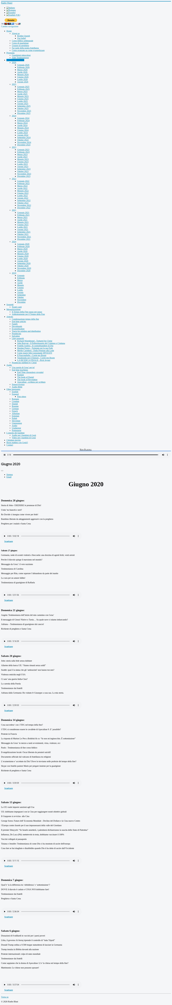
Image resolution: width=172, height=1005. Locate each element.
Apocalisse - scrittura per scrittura (31, 382)
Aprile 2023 (22, 157)
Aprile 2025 (22, 94)
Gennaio (20, 275)
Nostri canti (17, 307)
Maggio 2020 (23, 254)
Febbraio (21, 278)
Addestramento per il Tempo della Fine (28, 314)
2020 (14, 241)
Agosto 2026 (22, 82)
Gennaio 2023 (23, 149)
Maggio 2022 (23, 191)
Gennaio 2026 (23, 65)
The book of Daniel (25, 377)
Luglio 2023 (22, 164)
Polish (14, 418)
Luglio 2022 (22, 195)
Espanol (15, 394)
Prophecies (16, 333)
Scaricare (8, 541)
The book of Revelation (27, 379)
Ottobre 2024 (22, 140)
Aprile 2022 (22, 188)
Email (8, 477)
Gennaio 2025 (23, 87)
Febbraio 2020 (23, 246)
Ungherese (16, 428)
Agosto (20, 292)
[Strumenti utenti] (2, 470)
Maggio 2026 (23, 74)
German (15, 408)
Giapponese (17, 423)
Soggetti (9, 304)
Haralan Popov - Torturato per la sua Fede (35, 348)
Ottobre (20, 297)
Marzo (20, 280)
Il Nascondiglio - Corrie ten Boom (31, 355)
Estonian (15, 416)
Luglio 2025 (22, 101)
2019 (14, 273)
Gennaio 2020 (23, 244)
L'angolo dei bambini (15, 433)
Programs (10, 53)
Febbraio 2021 (23, 215)
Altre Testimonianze (20, 57)
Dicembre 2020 (23, 271)
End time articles (19, 321)
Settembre (21, 295)
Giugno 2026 (22, 77)
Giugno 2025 (22, 99)
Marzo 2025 (22, 91)
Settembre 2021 (24, 232)
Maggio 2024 (23, 128)
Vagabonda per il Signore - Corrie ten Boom (36, 358)
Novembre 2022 (24, 205)
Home (9, 31)
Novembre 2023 (24, 174)
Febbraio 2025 (23, 89)
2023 (14, 147)
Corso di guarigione (20, 43)
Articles (9, 316)
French (15, 411)
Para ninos (21, 396)
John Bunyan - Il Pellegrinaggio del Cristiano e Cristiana (41, 343)
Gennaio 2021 (23, 212)
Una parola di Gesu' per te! (23, 367)
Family (15, 324)
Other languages (13, 389)
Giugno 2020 (22, 256)
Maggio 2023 (23, 159)
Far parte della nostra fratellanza (25, 48)
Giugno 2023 (22, 162)
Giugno (20, 287)
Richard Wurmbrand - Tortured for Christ (34, 341)
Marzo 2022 (22, 186)
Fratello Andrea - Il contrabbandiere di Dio (35, 346)
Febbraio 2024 (23, 120)
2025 (14, 84)
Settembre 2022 (24, 200)
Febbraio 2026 (23, 67)
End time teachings (20, 370)
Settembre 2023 (24, 169)
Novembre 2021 (24, 237)
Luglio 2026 (22, 79)
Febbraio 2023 (23, 152)
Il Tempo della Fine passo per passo (27, 312)
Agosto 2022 (22, 198)
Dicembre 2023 (23, 176)
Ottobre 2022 (22, 203)
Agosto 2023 (22, 166)
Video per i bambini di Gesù (24, 438)
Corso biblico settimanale (22, 41)
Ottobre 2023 (22, 171)
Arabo (14, 425)
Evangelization (18, 329)
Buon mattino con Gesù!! (17, 442)
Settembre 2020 (24, 263)
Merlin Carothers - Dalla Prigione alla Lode (35, 350)
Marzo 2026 (22, 70)
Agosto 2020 (22, 261)
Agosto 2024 (22, 135)
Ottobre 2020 (22, 266)
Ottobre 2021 (22, 234)
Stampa (9, 474)
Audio (9, 365)
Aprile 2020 (22, 251)
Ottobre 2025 (22, 108)
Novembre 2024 (24, 142)
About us (16, 33)
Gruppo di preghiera (20, 45)
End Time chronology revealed (30, 372)
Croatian (15, 401)
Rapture (20, 375)
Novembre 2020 (24, 268)
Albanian (16, 413)
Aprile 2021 (22, 220)
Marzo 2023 (22, 154)
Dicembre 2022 (23, 208)
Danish (15, 404)
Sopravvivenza (18, 384)
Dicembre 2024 (23, 145)
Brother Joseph (23, 36)
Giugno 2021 (22, 225)
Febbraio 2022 (23, 183)
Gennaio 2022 (23, 181)
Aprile (20, 283)
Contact (9, 445)
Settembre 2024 (24, 137)
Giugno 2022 (22, 193)
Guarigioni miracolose (21, 55)
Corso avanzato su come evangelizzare (28, 50)
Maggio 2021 (23, 222)
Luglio (20, 290)
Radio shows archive (15, 60)
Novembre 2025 (24, 111)
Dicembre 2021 (23, 239)
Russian (15, 406)
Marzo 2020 (22, 249)
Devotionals (17, 326)
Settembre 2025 (24, 106)
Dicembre (21, 302)
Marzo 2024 (22, 123)
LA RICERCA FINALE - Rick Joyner (33, 360)
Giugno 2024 (22, 130)
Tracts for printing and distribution (26, 331)
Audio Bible (17, 387)
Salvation (16, 336)
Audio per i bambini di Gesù (24, 435)
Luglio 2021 (22, 227)
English (15, 392)
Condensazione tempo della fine (25, 319)
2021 (14, 210)
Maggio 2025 (23, 96)
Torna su (4, 997)
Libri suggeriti (18, 338)
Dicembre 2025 (23, 113)
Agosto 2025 (22, 103)
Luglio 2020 (22, 258)
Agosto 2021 (22, 229)
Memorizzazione (13, 309)
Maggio (20, 285)
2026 (14, 62)
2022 (14, 179)
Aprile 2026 (22, 72)
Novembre (21, 300)
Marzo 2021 (22, 217)
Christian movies (13, 440)
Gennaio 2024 (23, 118)
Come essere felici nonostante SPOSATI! (34, 353)
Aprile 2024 (22, 125)
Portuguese (16, 430)
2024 (14, 116)
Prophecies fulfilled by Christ (24, 362)
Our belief (21, 38)
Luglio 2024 (22, 133)
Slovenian (16, 421)
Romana (15, 399)
